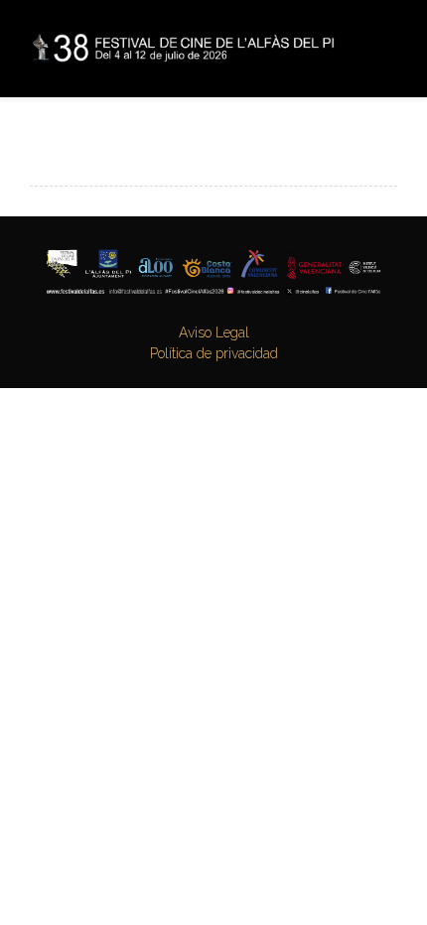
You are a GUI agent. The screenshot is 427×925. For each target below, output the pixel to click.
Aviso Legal (214, 332)
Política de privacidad (214, 353)
